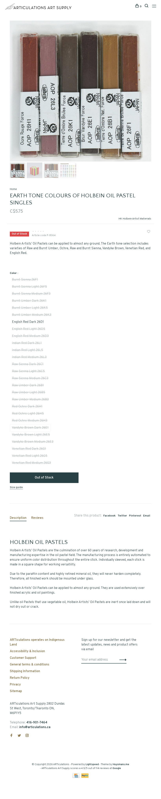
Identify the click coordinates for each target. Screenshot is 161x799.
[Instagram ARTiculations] (27, 736)
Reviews (37, 518)
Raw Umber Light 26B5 (28, 393)
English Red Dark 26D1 (28, 322)
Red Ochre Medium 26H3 (29, 421)
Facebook (109, 515)
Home (13, 189)
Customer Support (23, 658)
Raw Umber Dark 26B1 (28, 385)
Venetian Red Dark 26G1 (29, 449)
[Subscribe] (121, 659)
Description (18, 518)
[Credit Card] (76, 777)
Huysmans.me (121, 764)
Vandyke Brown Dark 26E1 (30, 428)
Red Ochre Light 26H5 (28, 414)
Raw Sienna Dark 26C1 (27, 364)
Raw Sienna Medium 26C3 (30, 378)
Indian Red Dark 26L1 (27, 343)
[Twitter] (19, 736)
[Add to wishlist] (148, 232)
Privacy (15, 685)
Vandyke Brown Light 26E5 (31, 435)
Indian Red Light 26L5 (27, 350)
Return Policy (19, 678)
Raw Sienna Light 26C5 (28, 371)
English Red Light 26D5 (28, 329)
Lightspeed (92, 764)
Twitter (122, 515)
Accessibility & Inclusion (27, 651)
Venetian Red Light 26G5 (29, 456)
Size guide (16, 487)
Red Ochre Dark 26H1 (27, 407)
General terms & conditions (29, 665)
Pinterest (135, 515)
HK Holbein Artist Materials (135, 218)
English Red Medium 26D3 (30, 336)
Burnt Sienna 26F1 (25, 280)
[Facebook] (11, 736)
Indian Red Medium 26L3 (29, 357)
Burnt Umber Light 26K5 (30, 308)
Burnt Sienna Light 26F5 (29, 287)
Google (117, 768)
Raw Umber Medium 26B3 (30, 400)
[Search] (147, 6)
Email (146, 515)
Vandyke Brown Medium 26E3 (32, 442)
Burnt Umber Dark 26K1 (29, 301)
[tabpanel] (80, 91)
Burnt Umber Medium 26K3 (31, 315)
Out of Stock (44, 478)
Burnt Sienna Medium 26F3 (31, 294)
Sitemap (16, 691)
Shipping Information (25, 671)
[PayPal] (85, 777)
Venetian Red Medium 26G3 (31, 463)
